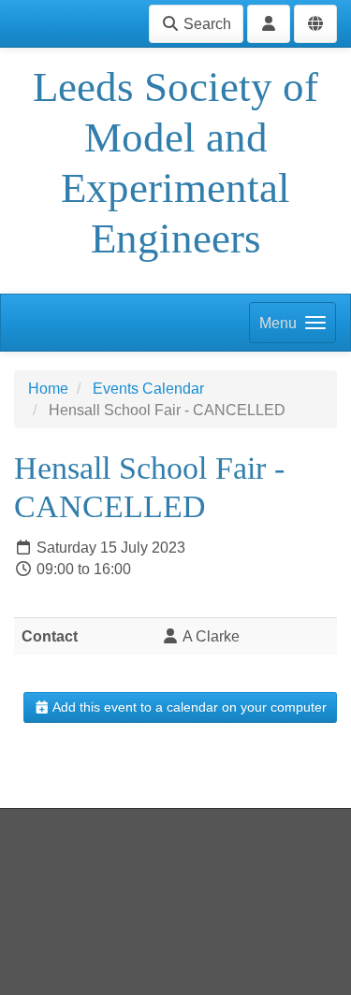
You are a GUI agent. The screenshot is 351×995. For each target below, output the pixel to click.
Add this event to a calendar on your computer (188, 706)
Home (48, 389)
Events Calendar (148, 389)
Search (205, 24)
